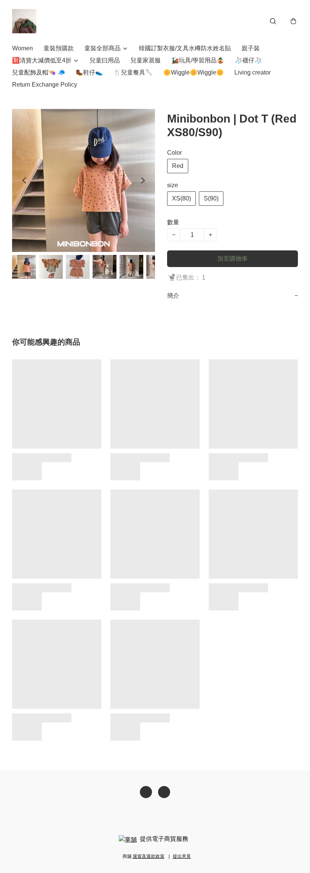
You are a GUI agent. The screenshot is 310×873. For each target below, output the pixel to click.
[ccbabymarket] (24, 21)
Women (22, 48)
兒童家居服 (145, 60)
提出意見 (182, 856)
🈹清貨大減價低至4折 (41, 60)
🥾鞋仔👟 (89, 72)
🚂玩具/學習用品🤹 (197, 60)
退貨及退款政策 (148, 856)
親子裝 (251, 48)
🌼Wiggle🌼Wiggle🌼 (193, 72)
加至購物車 (232, 258)
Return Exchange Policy (44, 84)
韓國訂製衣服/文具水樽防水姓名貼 (185, 48)
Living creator (252, 72)
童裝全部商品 (102, 48)
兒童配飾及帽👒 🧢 (38, 72)
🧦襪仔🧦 (248, 60)
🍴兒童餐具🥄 (133, 72)
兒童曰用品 (105, 60)
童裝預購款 (58, 48)
